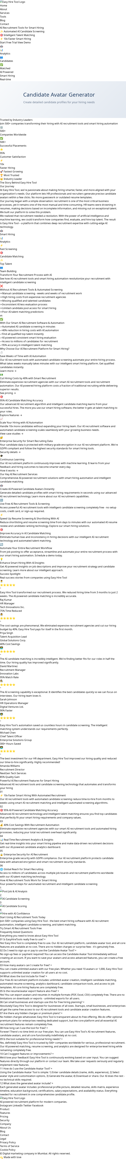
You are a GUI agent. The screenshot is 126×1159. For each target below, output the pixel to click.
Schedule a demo (45, 555)
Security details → (10, 452)
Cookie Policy (7, 1149)
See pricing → (8, 393)
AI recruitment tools (17, 359)
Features (5, 1113)
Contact (4, 24)
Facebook (37, 1105)
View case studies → (11, 433)
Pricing (4, 1116)
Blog (2, 20)
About (3, 9)
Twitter (27, 1105)
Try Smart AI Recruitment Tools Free (21, 928)
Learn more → (8, 371)
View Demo (24, 42)
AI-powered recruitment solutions (38, 478)
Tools (3, 16)
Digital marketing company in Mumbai (25, 1153)
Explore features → (11, 415)
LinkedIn (18, 1105)
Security (4, 1120)
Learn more (19, 570)
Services (5, 13)
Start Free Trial (8, 42)
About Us (5, 1127)
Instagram (6, 1105)
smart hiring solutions (76, 526)
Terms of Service (9, 1146)
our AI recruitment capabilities (71, 496)
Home (3, 5)
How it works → (9, 470)
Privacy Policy (8, 1142)
